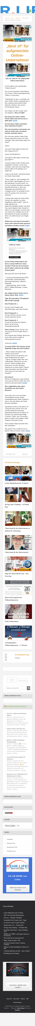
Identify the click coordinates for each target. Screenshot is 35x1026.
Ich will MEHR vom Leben (17, 986)
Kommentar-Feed (12, 847)
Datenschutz (16, 999)
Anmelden (10, 839)
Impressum (9, 999)
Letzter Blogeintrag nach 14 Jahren (13, 913)
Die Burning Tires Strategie (11, 953)
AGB (27, 999)
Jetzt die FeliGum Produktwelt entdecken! (16, 758)
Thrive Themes (20, 1008)
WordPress (17, 1010)
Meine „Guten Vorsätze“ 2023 (12, 940)
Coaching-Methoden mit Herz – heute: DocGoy (17, 951)
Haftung (23, 999)
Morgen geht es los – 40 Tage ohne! (14, 925)
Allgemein (25, 454)
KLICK (15, 120)
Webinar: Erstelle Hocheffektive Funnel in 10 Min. (16, 947)
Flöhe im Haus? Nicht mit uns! (16, 729)
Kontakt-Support (17, 1002)
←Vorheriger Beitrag (12, 679)
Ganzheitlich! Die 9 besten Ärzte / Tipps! (15, 920)
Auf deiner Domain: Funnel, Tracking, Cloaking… (14, 943)
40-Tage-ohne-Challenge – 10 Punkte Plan (15, 927)
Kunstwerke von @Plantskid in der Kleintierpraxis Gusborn (17, 775)
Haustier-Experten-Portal (16, 706)
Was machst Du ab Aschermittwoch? (14, 938)
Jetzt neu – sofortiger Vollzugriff (13, 918)
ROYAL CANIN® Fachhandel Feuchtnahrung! (15, 741)
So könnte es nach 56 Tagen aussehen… (15, 922)
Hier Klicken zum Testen (18, 888)
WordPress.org (11, 851)
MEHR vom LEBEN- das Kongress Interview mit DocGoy (16, 934)
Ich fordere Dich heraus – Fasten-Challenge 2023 (16, 930)
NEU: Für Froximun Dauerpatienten (14, 915)
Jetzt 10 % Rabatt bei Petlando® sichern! (16, 714)
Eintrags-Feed (11, 843)
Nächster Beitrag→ (23, 680)
